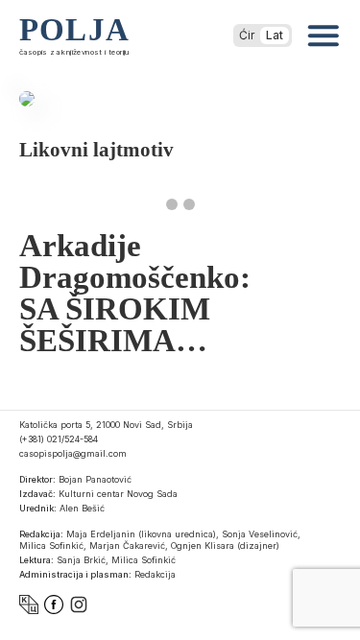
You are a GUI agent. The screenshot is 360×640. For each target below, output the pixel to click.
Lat (274, 35)
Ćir (246, 35)
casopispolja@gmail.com (73, 453)
